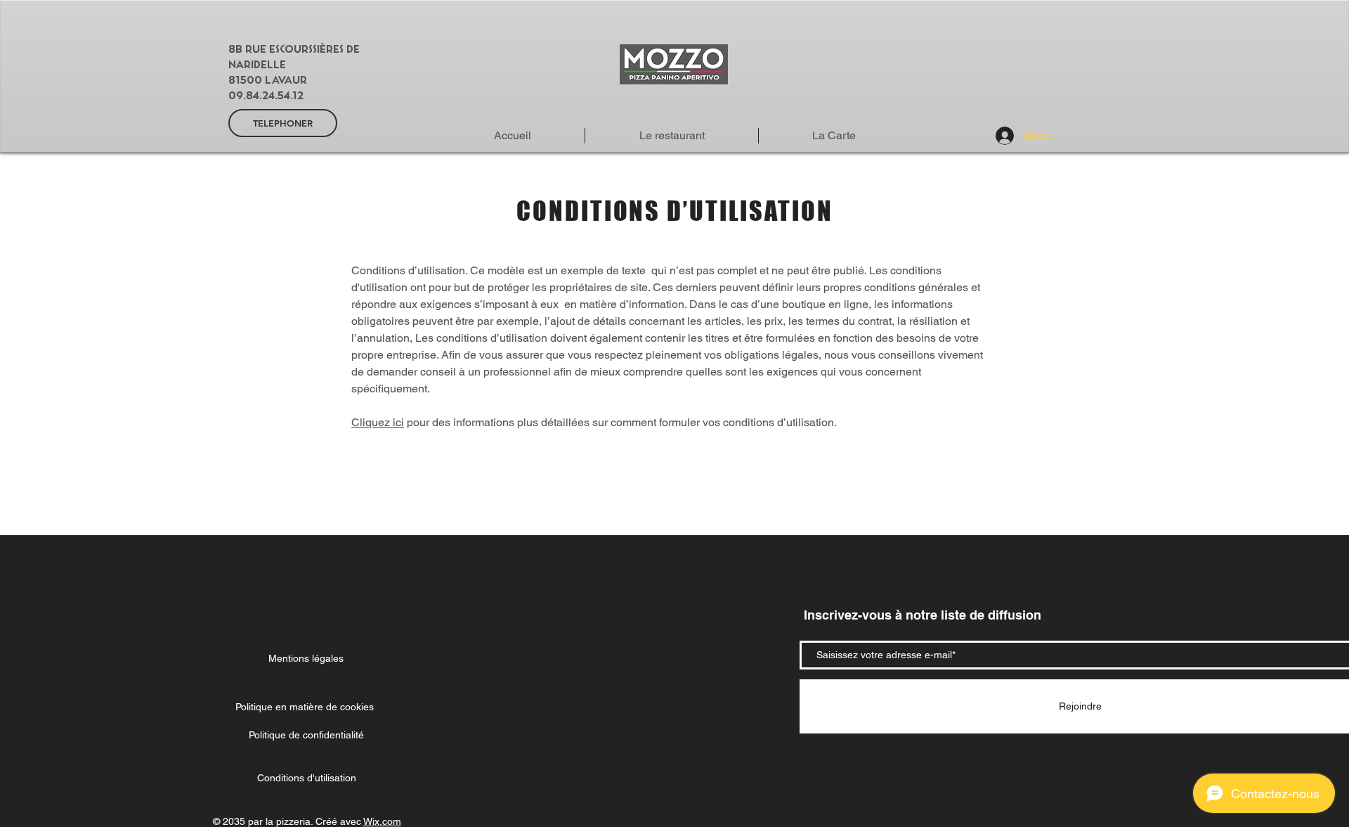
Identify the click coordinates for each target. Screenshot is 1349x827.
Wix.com (382, 821)
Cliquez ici (377, 422)
